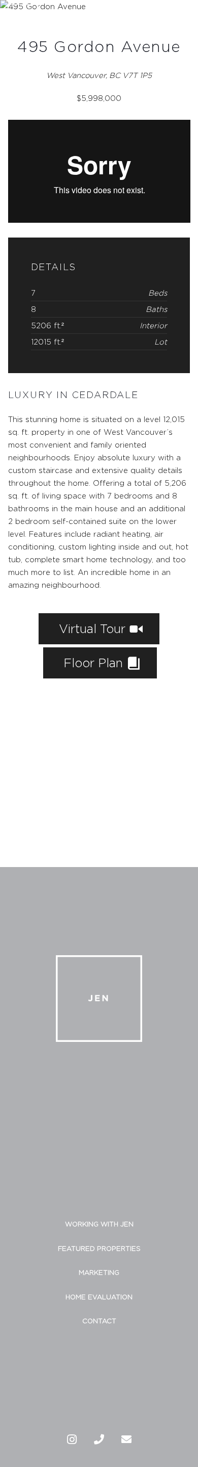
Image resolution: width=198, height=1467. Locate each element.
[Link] (23, 19)
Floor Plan (94, 662)
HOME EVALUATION (99, 1296)
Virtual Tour (94, 628)
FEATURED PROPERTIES (99, 1248)
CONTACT (99, 1320)
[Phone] (99, 1439)
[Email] (126, 1439)
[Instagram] (71, 1439)
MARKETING (99, 1272)
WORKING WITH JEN (99, 1223)
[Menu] (185, 19)
